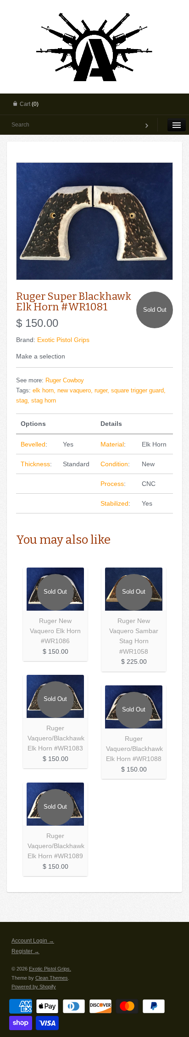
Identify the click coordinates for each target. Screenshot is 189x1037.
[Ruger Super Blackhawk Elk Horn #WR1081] (94, 221)
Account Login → (32, 941)
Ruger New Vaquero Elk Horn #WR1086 (55, 631)
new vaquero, (75, 390)
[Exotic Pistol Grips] (94, 12)
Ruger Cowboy (64, 380)
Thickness (35, 464)
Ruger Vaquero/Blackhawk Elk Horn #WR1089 (56, 846)
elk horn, (44, 390)
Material (112, 444)
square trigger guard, (138, 390)
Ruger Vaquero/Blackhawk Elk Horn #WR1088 (134, 749)
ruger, (101, 390)
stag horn (43, 400)
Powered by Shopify (33, 986)
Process (112, 483)
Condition (114, 464)
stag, (22, 400)
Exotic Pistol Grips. (50, 968)
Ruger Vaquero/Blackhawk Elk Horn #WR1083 (56, 738)
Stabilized (114, 503)
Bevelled (33, 444)
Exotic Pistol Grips (63, 339)
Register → (25, 951)
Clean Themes (51, 978)
